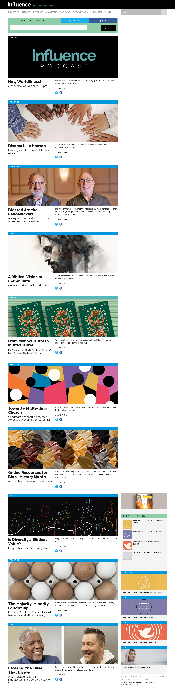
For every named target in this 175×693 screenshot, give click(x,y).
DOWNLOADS (80, 12)
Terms (153, 676)
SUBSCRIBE (96, 12)
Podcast (65, 12)
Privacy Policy (141, 676)
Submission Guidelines (137, 680)
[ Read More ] (62, 88)
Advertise (126, 676)
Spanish (109, 12)
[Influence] (30, 4)
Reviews (38, 12)
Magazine (51, 12)
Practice (13, 12)
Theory (26, 12)
